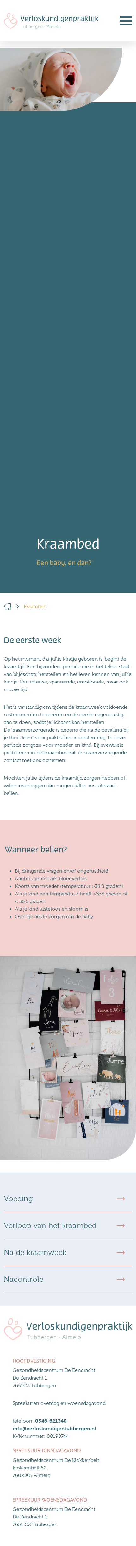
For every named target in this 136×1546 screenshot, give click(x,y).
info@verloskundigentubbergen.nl (54, 1428)
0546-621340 (51, 1421)
